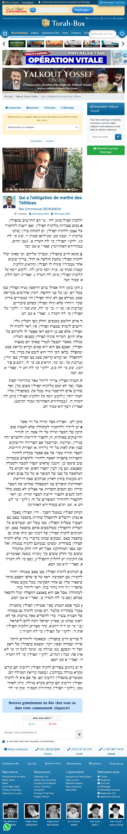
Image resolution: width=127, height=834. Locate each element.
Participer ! (83, 10)
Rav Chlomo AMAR (74, 823)
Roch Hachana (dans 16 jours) (33, 18)
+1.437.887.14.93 (112, 749)
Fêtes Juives (8, 780)
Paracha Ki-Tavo (10, 18)
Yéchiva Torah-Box (11, 790)
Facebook (105, 780)
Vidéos (35, 32)
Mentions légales (74, 783)
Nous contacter (18, 749)
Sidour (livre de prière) (45, 780)
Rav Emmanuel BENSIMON (40, 209)
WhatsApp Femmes (110, 790)
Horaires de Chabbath (45, 783)
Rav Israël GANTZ (95, 823)
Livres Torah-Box (42, 786)
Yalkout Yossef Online (27, 96)
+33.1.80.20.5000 (49, 749)
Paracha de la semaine (13, 776)
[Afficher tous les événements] (39, 2)
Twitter (103, 776)
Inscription (27, 2)
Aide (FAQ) (71, 790)
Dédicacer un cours (12, 793)
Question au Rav (50, 32)
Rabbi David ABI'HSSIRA (53, 823)
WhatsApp (105, 786)
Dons (65, 32)
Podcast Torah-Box (44, 793)
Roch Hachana (19, 32)
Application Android (110, 796)
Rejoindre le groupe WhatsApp (107, 150)
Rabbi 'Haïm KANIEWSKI (32, 823)
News (5, 783)
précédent (36, 141)
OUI (33, 724)
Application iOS (108, 793)
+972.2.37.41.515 (81, 749)
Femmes (76, 32)
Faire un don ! (72, 780)
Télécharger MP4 (40, 214)
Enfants (88, 32)
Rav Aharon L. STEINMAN (11, 823)
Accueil (8, 96)
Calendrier (107, 18)
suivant (50, 141)
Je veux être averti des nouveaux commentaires (30, 741)
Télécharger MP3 (61, 214)
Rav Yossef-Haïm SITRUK (116, 823)
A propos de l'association (78, 776)
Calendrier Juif (41, 776)
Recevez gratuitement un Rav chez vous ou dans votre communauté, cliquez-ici (42, 705)
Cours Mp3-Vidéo (11, 786)
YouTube (105, 783)
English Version (41, 796)
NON (54, 724)
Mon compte (12, 2)
